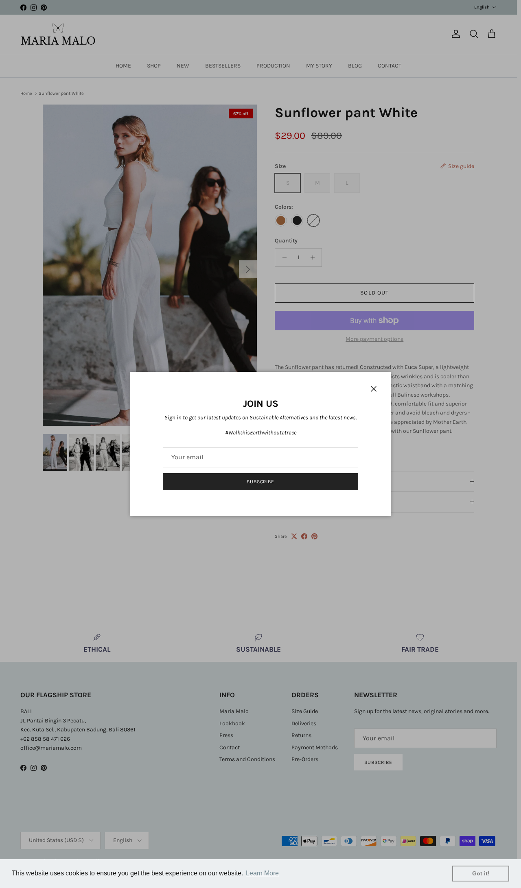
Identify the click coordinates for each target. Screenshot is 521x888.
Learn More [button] (262, 873)
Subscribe (261, 481)
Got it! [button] (481, 873)
